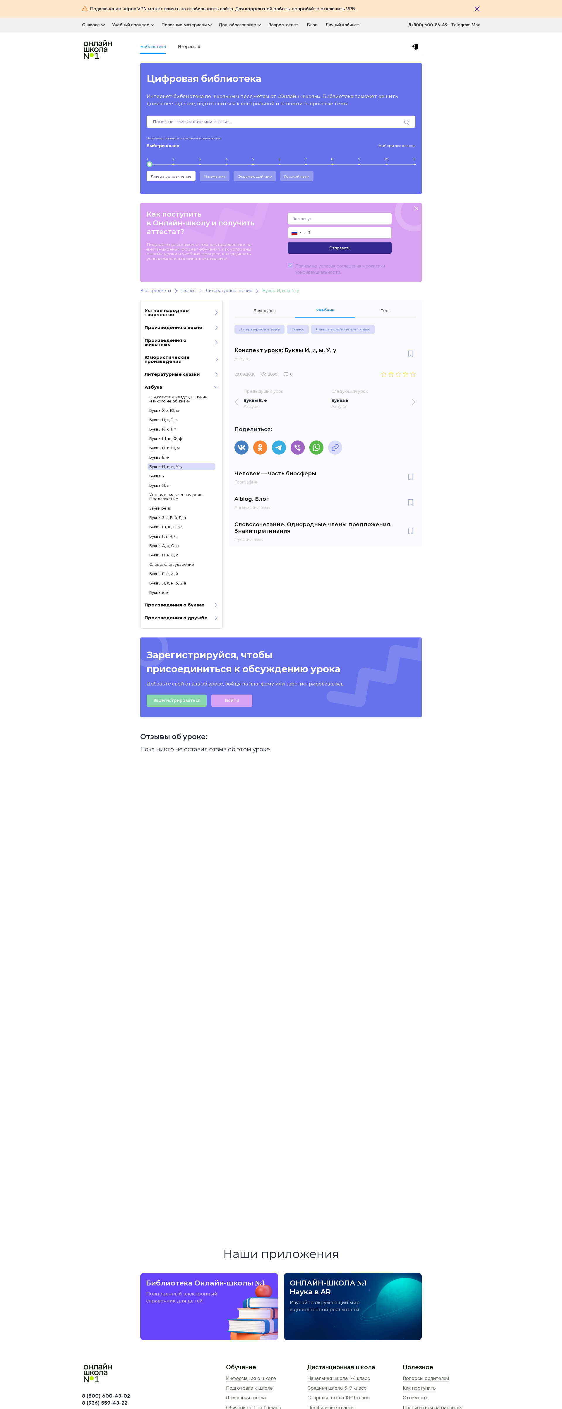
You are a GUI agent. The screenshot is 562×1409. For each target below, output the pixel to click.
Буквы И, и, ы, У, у (165, 466)
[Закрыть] (477, 9)
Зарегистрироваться (176, 700)
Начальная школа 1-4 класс (338, 1378)
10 (386, 159)
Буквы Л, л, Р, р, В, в (167, 583)
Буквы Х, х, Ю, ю (164, 410)
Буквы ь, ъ (158, 592)
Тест (385, 310)
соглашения (349, 265)
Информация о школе (251, 1378)
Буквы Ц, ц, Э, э (163, 419)
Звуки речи (160, 508)
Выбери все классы (397, 145)
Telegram (461, 24)
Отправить (339, 248)
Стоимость (416, 1398)
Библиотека (153, 46)
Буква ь (156, 476)
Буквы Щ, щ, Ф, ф (165, 438)
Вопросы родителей (426, 1378)
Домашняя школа (246, 1398)
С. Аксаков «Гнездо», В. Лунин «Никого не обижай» (178, 399)
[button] (296, 232)
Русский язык (296, 176)
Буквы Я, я (159, 485)
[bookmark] (410, 354)
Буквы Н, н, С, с (163, 555)
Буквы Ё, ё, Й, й (163, 573)
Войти (232, 700)
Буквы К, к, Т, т (162, 429)
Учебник (325, 310)
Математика (214, 176)
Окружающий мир (255, 176)
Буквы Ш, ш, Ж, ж (165, 526)
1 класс (298, 329)
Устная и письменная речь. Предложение (176, 496)
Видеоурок (265, 310)
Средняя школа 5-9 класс (336, 1388)
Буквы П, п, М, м (164, 447)
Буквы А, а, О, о (164, 545)
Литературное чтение (171, 176)
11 (414, 159)
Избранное (190, 46)
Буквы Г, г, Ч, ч (163, 536)
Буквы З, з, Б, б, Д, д (167, 517)
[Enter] (416, 46)
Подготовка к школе (249, 1388)
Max (476, 24)
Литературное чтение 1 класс (343, 329)
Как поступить (419, 1388)
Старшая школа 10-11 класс (338, 1398)
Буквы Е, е (159, 457)
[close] (416, 209)
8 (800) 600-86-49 (428, 24)
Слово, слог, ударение (171, 564)
